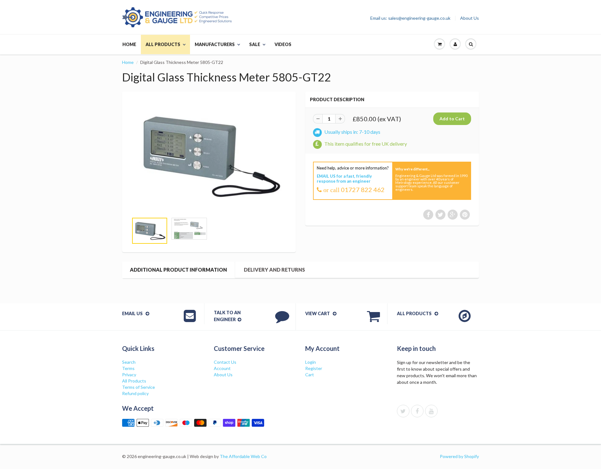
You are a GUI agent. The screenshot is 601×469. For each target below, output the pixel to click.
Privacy (129, 374)
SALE (254, 44)
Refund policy (135, 393)
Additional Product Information (178, 270)
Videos (283, 44)
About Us (469, 18)
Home (129, 44)
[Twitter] (403, 411)
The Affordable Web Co (243, 456)
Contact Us (225, 362)
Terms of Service (138, 387)
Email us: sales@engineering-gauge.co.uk (410, 18)
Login (310, 362)
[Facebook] (417, 411)
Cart (309, 374)
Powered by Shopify (459, 456)
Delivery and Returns (274, 270)
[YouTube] (431, 411)
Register (313, 368)
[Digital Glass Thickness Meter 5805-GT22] (209, 156)
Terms (128, 368)
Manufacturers (215, 44)
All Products (163, 44)
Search (129, 362)
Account (222, 368)
